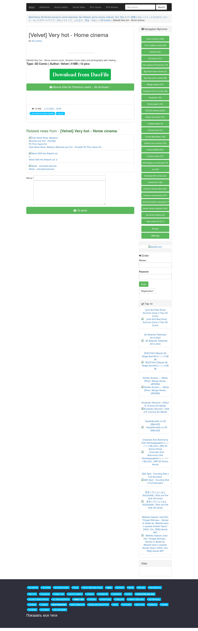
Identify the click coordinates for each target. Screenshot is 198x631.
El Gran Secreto (61, 599)
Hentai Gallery (61, 7)
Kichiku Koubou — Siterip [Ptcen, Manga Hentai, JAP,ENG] (155, 381)
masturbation (77, 604)
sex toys (140, 604)
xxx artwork (60, 609)
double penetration (38, 599)
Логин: (142, 260)
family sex (79, 599)
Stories (32, 609)
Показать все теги (41, 615)
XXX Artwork (112, 7)
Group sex (106, 599)
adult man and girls (92, 587)
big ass (141, 587)
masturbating (59, 604)
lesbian (32, 604)
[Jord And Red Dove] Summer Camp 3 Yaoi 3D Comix (155, 313)
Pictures (127, 604)
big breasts (155, 587)
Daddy (128, 594)
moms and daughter (98, 604)
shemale (153, 604)
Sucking (45, 609)
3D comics (105, 20)
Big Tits (32, 594)
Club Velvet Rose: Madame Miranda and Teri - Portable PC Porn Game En (65, 147)
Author (120, 587)
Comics (90, 594)
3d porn (46, 587)
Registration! (147, 290)
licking (44, 604)
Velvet (61, 113)
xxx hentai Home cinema (43, 113)
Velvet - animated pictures (41, 169)
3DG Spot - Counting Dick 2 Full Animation (155, 475)
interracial (154, 599)
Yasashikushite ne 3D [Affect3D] (155, 423)
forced (92, 599)
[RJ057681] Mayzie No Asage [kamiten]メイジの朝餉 (155, 356)
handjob (119, 599)
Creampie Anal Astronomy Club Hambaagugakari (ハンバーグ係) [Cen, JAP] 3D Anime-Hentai (155, 444)
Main (32, 7)
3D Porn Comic (62, 587)
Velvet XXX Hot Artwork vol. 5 (43, 159)
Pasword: (144, 271)
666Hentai (44, 7)
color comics (75, 594)
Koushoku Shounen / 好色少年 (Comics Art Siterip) (155, 404)
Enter (143, 284)
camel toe (59, 594)
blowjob (45, 594)
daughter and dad (145, 594)
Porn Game (95, 7)
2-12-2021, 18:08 (52, 108)
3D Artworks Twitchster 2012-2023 (155, 336)
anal (109, 587)
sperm (164, 604)
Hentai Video (79, 7)
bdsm (131, 587)
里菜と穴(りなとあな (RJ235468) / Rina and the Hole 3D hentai (155, 495)
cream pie (103, 594)
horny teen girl (136, 599)
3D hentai (33, 587)
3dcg (75, 587)
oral (115, 604)
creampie (116, 594)
